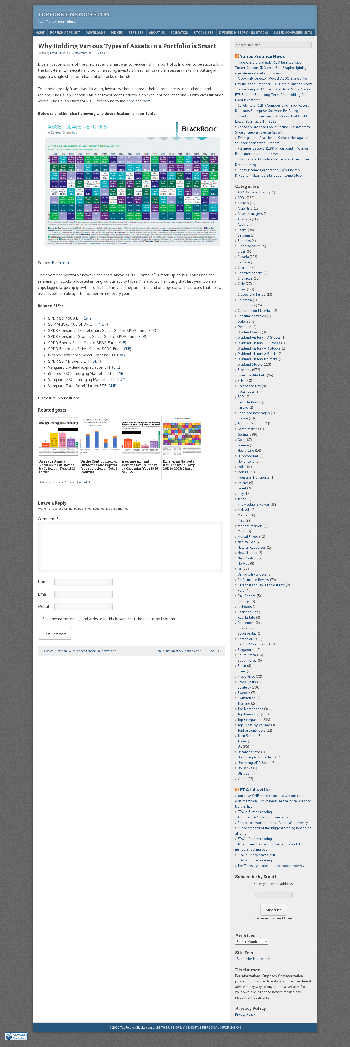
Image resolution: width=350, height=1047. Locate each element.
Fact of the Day (249, 386)
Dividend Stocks (250, 364)
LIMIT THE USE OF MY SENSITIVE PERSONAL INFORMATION (197, 1027)
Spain (242, 665)
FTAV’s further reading (255, 811)
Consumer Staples (252, 316)
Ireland (243, 482)
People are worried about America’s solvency (273, 822)
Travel (242, 741)
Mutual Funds (248, 536)
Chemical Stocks (250, 273)
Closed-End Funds (251, 294)
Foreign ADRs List (65, 32)
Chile (241, 283)
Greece (243, 445)
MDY (103, 324)
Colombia (245, 299)
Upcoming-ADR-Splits (254, 762)
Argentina (245, 208)
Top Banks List (249, 714)
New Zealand (248, 558)
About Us (157, 32)
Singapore (245, 649)
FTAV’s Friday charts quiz (256, 855)
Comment (70, 482)
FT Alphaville (255, 789)
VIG (116, 367)
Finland (243, 407)
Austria (243, 224)
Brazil (242, 251)
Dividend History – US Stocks (243, 32)
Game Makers (248, 429)
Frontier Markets (251, 423)
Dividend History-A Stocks (258, 353)
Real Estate (246, 617)
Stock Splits (247, 682)
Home (40, 32)
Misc (241, 520)
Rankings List (248, 612)
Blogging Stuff (248, 246)
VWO (121, 379)
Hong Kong (246, 461)
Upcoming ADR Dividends (257, 757)
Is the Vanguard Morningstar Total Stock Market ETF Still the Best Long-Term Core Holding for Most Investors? (273, 94)
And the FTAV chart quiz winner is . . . (266, 817)
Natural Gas (246, 542)
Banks (242, 230)
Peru (241, 590)
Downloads (95, 32)
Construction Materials (255, 310)
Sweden (244, 692)
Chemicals (245, 278)
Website (45, 606)
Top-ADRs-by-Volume (254, 725)
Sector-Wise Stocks (253, 644)
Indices (117, 32)
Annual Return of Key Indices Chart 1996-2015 (188, 651)
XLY (151, 330)
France (243, 418)
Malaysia (244, 509)
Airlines (243, 203)
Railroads (245, 606)
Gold (241, 439)
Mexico (243, 515)
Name (43, 581)
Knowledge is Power (253, 504)
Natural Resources (252, 547)
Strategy (58, 482)
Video (242, 778)
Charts (243, 267)
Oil (240, 569)
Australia (244, 219)
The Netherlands (250, 708)
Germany (244, 434)
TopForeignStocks (251, 730)
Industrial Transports (254, 477)
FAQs (242, 396)
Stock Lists (203, 32)
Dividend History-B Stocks (258, 359)
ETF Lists (136, 32)
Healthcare (246, 450)
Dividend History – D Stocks (259, 337)
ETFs (241, 380)
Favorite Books (249, 402)
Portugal (244, 601)
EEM (118, 373)
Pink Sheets (247, 595)
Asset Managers (250, 213)
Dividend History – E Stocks (259, 343)
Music (242, 531)
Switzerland (246, 698)
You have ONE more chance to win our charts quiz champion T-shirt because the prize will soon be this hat (273, 801)
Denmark (244, 326)
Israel (242, 488)
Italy (241, 493)
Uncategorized (249, 752)
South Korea (247, 660)
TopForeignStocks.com (74, 14)
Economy (244, 369)
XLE (121, 342)
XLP (141, 336)
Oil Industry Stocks (252, 574)
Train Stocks (247, 735)
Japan (242, 499)
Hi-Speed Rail (248, 456)
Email (43, 594)
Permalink (85, 482)
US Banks (245, 768)
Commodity (246, 305)
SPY (88, 318)
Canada (243, 256)
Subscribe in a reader (253, 958)
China (242, 289)
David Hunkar (58, 53)
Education (179, 32)
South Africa (247, 655)
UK (240, 746)
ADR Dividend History (254, 192)
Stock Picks (246, 676)
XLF (126, 348)
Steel (242, 671)
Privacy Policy (245, 1014)
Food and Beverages (254, 412)
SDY (96, 361)
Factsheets (246, 391)
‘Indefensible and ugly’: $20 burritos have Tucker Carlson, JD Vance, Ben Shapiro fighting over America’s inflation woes (271, 67)
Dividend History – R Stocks (259, 348)
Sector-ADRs (247, 639)
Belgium (244, 235)
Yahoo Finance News (262, 56)
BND (112, 385)
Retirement (246, 622)
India (241, 466)
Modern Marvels (250, 526)
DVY (122, 354)
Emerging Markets (252, 375)
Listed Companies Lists (293, 32)
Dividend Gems (249, 332)
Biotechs (244, 240)
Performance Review (253, 579)
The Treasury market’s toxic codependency (271, 865)
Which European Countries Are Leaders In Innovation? (79, 651)
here (130, 101)
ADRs (242, 197)
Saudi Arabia (247, 633)
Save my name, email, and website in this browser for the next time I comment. (111, 618)
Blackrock (60, 262)
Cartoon (244, 262)
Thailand (244, 703)
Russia (243, 628)
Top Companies (249, 719)
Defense (244, 321)
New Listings (247, 552)
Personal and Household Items (261, 585)
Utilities (243, 773)
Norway (243, 563)
